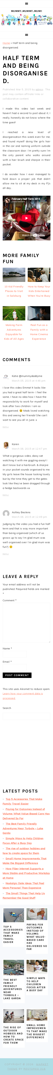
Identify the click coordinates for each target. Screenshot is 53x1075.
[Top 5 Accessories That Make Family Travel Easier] (13, 915)
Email (7, 661)
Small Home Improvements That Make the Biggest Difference (37, 1031)
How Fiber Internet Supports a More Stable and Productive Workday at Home (26, 873)
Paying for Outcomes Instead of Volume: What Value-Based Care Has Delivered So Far (26, 813)
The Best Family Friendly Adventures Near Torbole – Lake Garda (23, 828)
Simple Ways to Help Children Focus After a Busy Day (36, 984)
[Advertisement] (26, 756)
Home (6, 43)
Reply (6, 427)
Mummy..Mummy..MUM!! (26, 11)
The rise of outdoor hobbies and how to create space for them (13, 1035)
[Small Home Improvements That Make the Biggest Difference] (37, 1015)
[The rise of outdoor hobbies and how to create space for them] (13, 1016)
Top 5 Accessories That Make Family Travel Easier (13, 934)
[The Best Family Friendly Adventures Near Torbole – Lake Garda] (13, 967)
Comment (10, 600)
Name (7, 648)
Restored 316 (34, 1068)
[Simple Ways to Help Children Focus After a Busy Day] (37, 967)
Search (7, 708)
